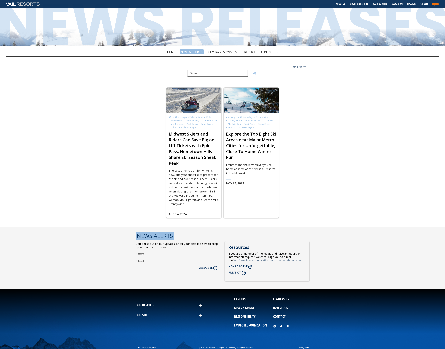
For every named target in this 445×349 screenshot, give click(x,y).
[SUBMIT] (254, 74)
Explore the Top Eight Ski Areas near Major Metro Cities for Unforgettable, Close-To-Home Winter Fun (251, 145)
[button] (341, 4)
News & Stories (192, 52)
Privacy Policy (303, 347)
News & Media (244, 308)
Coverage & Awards (222, 52)
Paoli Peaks (192, 124)
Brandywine (176, 120)
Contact (279, 317)
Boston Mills (204, 117)
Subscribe (206, 267)
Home (171, 52)
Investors (411, 4)
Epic (436, 4)
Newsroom (397, 4)
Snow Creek (207, 124)
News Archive (238, 266)
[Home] (23, 3)
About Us (340, 4)
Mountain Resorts (359, 4)
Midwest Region (189, 127)
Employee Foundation (250, 325)
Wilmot (174, 127)
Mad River (212, 120)
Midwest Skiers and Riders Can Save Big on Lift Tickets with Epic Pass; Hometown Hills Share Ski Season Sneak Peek (192, 148)
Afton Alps (174, 117)
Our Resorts (145, 305)
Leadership (281, 299)
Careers (424, 4)
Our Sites (142, 315)
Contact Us (269, 52)
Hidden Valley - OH (195, 120)
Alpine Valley (188, 117)
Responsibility (380, 4)
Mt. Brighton (177, 124)
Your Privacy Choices (150, 348)
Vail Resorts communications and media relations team (269, 260)
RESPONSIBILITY (245, 317)
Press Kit (249, 52)
